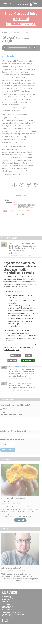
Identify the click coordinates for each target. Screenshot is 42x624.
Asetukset (12, 360)
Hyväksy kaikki (28, 360)
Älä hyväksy (16, 355)
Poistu (28, 355)
